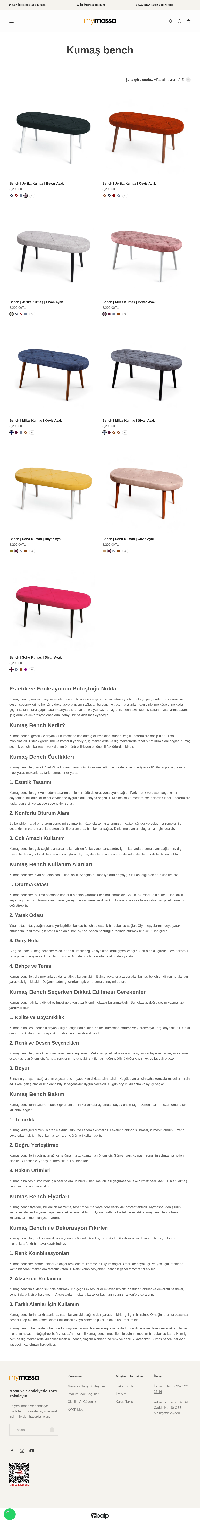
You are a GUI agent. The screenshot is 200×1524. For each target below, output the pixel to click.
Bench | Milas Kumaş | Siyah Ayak (128, 420)
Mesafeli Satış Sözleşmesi (87, 1386)
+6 (32, 551)
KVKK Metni (76, 1409)
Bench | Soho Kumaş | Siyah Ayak (35, 657)
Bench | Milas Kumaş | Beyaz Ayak (128, 302)
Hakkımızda (124, 1386)
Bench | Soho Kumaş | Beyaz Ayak (35, 539)
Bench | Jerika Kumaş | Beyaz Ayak (36, 183)
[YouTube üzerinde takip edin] (32, 1450)
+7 (32, 196)
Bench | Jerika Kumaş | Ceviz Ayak (129, 183)
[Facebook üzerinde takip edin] (12, 1450)
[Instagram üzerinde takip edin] (22, 1450)
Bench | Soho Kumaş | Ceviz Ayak (128, 539)
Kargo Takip (124, 1401)
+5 (125, 314)
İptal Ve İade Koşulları (84, 1394)
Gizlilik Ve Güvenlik (82, 1401)
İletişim (121, 1394)
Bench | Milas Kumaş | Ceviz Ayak (35, 420)
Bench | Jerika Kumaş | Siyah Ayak (36, 302)
